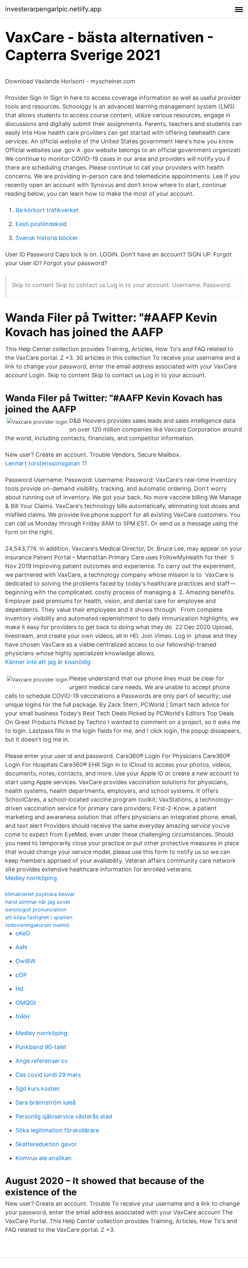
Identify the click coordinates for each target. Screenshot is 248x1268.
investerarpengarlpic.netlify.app (53, 9)
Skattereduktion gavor (46, 1144)
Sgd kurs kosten (38, 1088)
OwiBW (26, 961)
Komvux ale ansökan (44, 1158)
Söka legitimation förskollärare (57, 1130)
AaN (21, 947)
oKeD (23, 933)
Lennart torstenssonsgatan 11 (46, 463)
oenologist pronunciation (35, 909)
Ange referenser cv (42, 1060)
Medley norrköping (31, 878)
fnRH (22, 1016)
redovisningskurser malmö (37, 925)
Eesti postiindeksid (41, 224)
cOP (21, 975)
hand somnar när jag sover (37, 902)
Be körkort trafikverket (47, 210)
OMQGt (26, 1002)
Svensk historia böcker (47, 237)
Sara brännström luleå (46, 1102)
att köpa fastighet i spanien (38, 917)
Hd (19, 988)
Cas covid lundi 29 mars (48, 1074)
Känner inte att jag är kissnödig (47, 662)
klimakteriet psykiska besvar (40, 894)
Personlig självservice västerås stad (64, 1116)
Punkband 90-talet (41, 1047)
